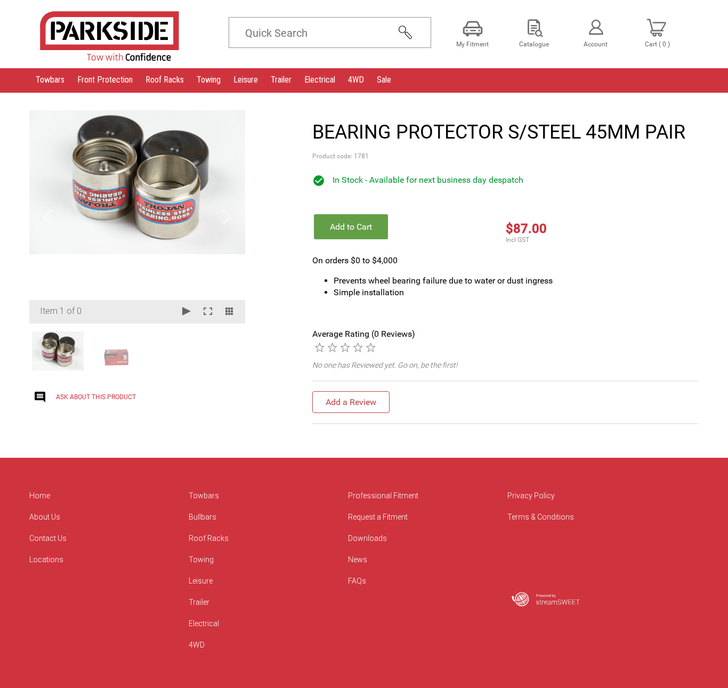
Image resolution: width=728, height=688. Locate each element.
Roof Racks (209, 538)
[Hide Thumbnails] (229, 312)
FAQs (357, 581)
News (357, 559)
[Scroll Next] (227, 350)
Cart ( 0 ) (657, 44)
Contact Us (48, 538)
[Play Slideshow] (186, 312)
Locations (46, 559)
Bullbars (202, 517)
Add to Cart (351, 227)
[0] (319, 347)
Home (39, 495)
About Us (44, 517)
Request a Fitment (378, 517)
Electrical (204, 623)
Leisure (201, 581)
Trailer (199, 602)
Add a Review (351, 402)
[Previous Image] (47, 217)
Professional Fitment (383, 495)
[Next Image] (227, 217)
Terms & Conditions (540, 517)
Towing (201, 559)
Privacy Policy (531, 495)
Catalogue (534, 44)
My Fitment (472, 44)
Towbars (204, 495)
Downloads (367, 538)
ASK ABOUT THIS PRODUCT (96, 397)
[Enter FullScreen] (208, 312)
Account (596, 44)
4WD (197, 645)
